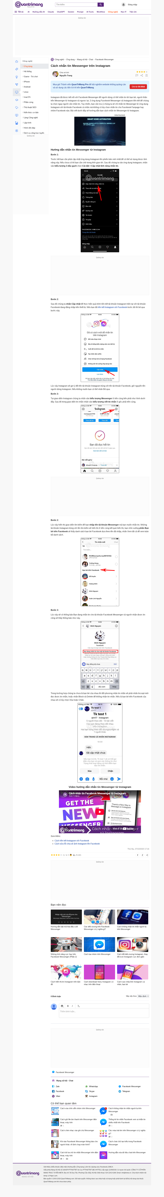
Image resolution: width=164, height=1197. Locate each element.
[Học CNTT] (16, 100)
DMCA (110, 1167)
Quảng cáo (95, 1167)
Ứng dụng (70, 59)
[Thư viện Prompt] (16, 69)
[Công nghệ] (16, 92)
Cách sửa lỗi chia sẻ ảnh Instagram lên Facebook (77, 844)
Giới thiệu (47, 1167)
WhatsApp (93, 1086)
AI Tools (90, 12)
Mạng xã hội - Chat (85, 59)
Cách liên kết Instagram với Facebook (72, 841)
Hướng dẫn (72, 1167)
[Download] (16, 107)
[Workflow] (16, 84)
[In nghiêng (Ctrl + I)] (72, 1006)
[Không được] (137, 72)
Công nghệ (113, 12)
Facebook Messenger (104, 59)
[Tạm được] (140, 72)
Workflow (101, 12)
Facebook (60, 1091)
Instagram (93, 1096)
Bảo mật (63, 1167)
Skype (91, 1091)
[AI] (16, 61)
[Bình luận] (137, 75)
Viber (58, 1096)
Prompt (80, 12)
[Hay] (144, 72)
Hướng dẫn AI (39, 12)
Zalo (57, 1086)
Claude (51, 12)
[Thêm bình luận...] (104, 1013)
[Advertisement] (82, 37)
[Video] (16, 115)
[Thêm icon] (62, 1006)
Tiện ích (133, 12)
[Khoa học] (16, 131)
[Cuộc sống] (16, 123)
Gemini (71, 12)
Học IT (123, 12)
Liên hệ (87, 1167)
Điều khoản (56, 1167)
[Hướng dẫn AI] (16, 77)
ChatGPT (61, 12)
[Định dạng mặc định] (78, 1006)
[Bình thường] (142, 72)
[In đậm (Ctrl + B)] (68, 1006)
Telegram (126, 1091)
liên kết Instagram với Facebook (112, 307)
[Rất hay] (146, 72)
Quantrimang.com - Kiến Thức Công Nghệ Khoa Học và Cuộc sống (30, 4)
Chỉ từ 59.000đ (138, 87)
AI (28, 12)
